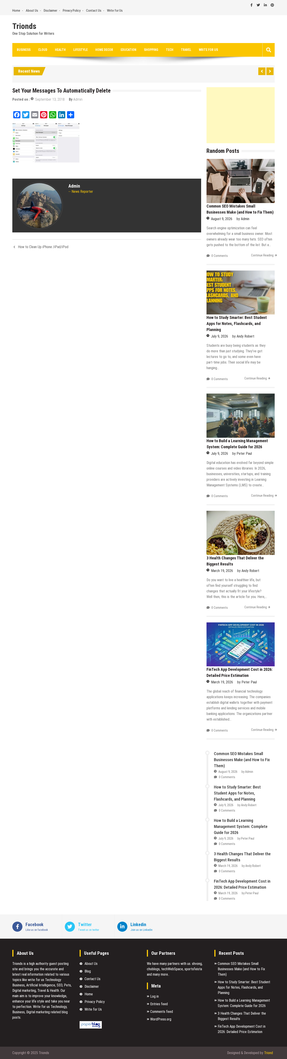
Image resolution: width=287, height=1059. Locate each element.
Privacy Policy (71, 11)
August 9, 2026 (221, 219)
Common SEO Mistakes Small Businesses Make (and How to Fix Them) (242, 759)
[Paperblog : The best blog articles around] (91, 1027)
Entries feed (159, 1004)
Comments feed (161, 1011)
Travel (186, 50)
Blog (88, 971)
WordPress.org (160, 1019)
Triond (268, 1053)
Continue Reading (262, 255)
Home (16, 11)
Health (60, 50)
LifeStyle (80, 50)
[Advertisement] (241, 115)
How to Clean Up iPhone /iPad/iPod (43, 247)
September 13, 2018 (50, 99)
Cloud (42, 50)
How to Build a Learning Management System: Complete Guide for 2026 (240, 826)
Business (23, 50)
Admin (78, 99)
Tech (169, 50)
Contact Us (93, 11)
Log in (154, 996)
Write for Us (115, 11)
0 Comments (219, 256)
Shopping (151, 50)
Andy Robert (245, 336)
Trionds (24, 26)
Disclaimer (50, 11)
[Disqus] (106, 312)
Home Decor (104, 50)
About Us (32, 11)
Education (128, 50)
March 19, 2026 (222, 571)
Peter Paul (244, 453)
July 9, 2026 (219, 336)
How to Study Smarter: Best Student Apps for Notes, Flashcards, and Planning (237, 323)
